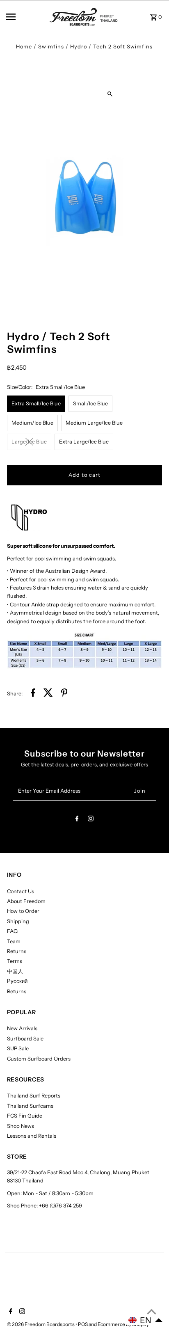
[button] (145, 1320)
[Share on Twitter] (48, 693)
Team (14, 941)
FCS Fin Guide (24, 1116)
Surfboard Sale (25, 1039)
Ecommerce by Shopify (123, 1324)
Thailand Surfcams (30, 1106)
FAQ (12, 931)
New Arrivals (22, 1028)
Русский (17, 981)
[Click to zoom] (110, 94)
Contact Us (20, 891)
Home (24, 46)
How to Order (23, 911)
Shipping (18, 921)
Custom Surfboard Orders (39, 1059)
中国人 (15, 971)
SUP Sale (18, 1048)
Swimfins (51, 46)
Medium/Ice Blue (32, 423)
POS (83, 1324)
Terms (14, 961)
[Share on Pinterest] (64, 693)
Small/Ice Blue (90, 403)
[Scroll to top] (151, 1311)
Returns (16, 951)
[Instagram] (91, 820)
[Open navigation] (25, 17)
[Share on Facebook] (33, 693)
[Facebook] (77, 820)
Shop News (20, 1126)
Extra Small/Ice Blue (36, 403)
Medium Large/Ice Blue (94, 423)
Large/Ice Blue (29, 442)
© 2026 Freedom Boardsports (41, 1324)
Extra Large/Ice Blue (84, 442)
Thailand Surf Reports (33, 1096)
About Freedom (26, 901)
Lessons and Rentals (31, 1136)
